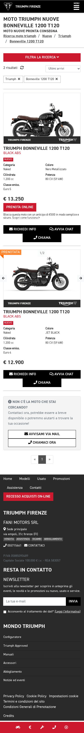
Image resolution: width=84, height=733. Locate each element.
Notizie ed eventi (14, 680)
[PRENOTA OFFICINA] (42, 727)
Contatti (35, 488)
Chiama (44, 238)
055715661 (14, 545)
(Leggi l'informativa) (67, 611)
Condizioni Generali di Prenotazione (29, 707)
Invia (73, 601)
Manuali (8, 654)
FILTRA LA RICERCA (41, 57)
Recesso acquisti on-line (28, 496)
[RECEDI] (66, 727)
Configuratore (12, 637)
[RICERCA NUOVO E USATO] (18, 727)
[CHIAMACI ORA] (54, 727)
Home (7, 479)
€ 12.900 (13, 362)
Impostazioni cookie (63, 696)
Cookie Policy (36, 696)
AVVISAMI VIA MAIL (44, 434)
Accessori (9, 663)
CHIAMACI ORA (44, 443)
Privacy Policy (13, 696)
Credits (8, 716)
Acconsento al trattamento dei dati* (31, 611)
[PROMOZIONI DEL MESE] (30, 727)
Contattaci (36, 545)
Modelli (24, 479)
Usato (41, 479)
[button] (76, 6)
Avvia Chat (63, 229)
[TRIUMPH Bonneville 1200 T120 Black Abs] (42, 118)
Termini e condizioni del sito (24, 701)
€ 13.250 (13, 198)
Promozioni (61, 479)
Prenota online (19, 207)
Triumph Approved (15, 645)
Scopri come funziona (25, 217)
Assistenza (15, 488)
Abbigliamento (12, 671)
